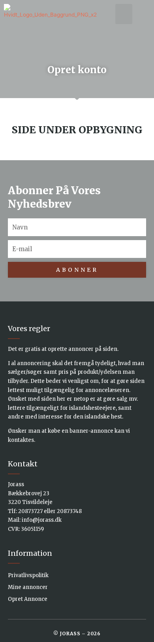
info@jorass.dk (42, 520)
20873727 (30, 511)
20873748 (69, 511)
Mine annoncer (28, 587)
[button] (123, 14)
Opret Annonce (27, 599)
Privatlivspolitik (28, 575)
